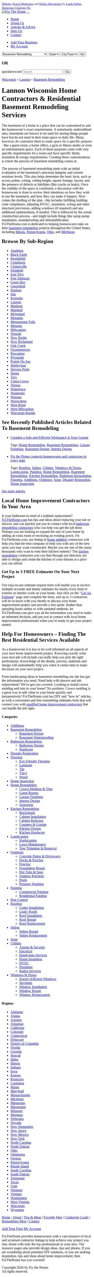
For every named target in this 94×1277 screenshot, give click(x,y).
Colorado (16, 1032)
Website (6, 3)
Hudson (15, 290)
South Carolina (20, 1170)
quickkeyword (12, 71)
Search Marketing (22, 3)
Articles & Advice (22, 27)
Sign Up (16, 31)
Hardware (26, 749)
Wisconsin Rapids (22, 413)
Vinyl (23, 773)
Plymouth (17, 357)
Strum (14, 373)
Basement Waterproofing (36, 737)
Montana (16, 1115)
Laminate (25, 765)
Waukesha (17, 393)
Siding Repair (28, 931)
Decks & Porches (31, 860)
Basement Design (37, 449)
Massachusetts (20, 1095)
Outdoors (45, 480)
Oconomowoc (20, 349)
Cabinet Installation (32, 816)
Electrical (25, 951)
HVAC (24, 963)
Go (82, 54)
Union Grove (19, 381)
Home (14, 19)
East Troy (17, 274)
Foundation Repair (32, 868)
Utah (13, 1186)
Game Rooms (28, 793)
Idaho (14, 1059)
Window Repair (30, 991)
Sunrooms (26, 805)
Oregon (15, 1158)
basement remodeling (23, 228)
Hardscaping (28, 840)
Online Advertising (50, 3)
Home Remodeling (32, 445)
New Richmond (21, 341)
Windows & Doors (68, 468)
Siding (36, 468)
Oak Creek (18, 345)
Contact (15, 35)
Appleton (16, 250)
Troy (13, 377)
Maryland (17, 1091)
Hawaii (15, 1055)
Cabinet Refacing (31, 820)
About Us (17, 23)
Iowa (13, 1071)
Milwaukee (18, 330)
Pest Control (19, 900)
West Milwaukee (22, 409)
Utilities (48, 468)
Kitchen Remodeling (43, 476)
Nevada (15, 1123)
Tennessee (17, 1178)
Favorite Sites (53, 1217)
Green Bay (18, 282)
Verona (15, 385)
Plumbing (26, 967)
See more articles (13, 491)
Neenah (15, 334)
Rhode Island (19, 1166)
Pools (23, 880)
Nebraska (17, 1119)
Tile (21, 769)
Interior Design (61, 449)
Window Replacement (34, 995)
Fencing (24, 864)
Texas (14, 1182)
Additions (30, 480)
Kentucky (17, 1079)
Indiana (15, 1067)
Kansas (15, 1075)
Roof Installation (30, 915)
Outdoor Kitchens (31, 876)
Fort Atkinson (20, 278)
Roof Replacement (32, 923)
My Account (19, 46)
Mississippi (18, 1107)
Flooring (16, 480)
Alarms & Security (32, 947)
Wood (23, 777)
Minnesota (17, 1103)
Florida (15, 1047)
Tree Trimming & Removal (38, 848)
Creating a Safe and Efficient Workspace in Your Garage (49, 437)
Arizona (16, 1020)
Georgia (16, 1051)
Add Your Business (23, 42)
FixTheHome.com (14, 520)
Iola (13, 294)
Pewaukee (17, 353)
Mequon (16, 326)
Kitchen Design (30, 828)
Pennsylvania (36, 232)
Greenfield (17, 286)
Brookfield (17, 258)
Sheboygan (18, 365)
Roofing (24, 468)
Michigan (68, 232)
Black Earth (18, 254)
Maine (14, 1087)
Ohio (50, 232)
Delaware (17, 1039)
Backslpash (27, 813)
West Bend (18, 405)
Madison (16, 306)
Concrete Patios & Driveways (39, 856)
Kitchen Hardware (32, 832)
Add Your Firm (12, 1229)
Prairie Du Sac (20, 361)
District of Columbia (24, 1043)
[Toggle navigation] (28, 12)
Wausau (15, 397)
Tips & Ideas (32, 1217)
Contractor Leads (77, 1217)
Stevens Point (19, 369)
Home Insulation (30, 959)
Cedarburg (17, 262)
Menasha (16, 318)
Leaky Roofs (28, 911)
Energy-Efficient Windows (37, 979)
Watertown (18, 389)
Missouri (16, 1111)
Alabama (16, 1012)
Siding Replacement (33, 935)
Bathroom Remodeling (75, 476)
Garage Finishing (31, 797)
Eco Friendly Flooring (34, 761)
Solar (57, 480)
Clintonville (18, 266)
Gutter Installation (31, 908)
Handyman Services (33, 955)
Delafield (16, 270)
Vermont (16, 1190)
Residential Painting (33, 896)
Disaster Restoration (76, 480)
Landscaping (19, 472)
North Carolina (20, 1142)
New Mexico (19, 1134)
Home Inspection (22, 484)
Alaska (15, 1016)
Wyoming (17, 1210)
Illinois (20, 232)
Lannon (24, 79)
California (17, 1028)
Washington (18, 1198)
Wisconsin (9, 79)
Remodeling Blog (14, 1221)
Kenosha (16, 298)
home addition (57, 539)
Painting (35, 472)
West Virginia (19, 1202)
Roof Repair (27, 919)
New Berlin (18, 338)
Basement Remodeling (49, 79)
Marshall (16, 310)
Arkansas (16, 1024)
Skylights (25, 983)
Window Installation (33, 987)
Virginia (16, 1194)
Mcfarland (17, 314)
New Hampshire (21, 1127)
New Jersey (18, 1131)
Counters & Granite (32, 824)
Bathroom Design (31, 745)
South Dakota (20, 1174)
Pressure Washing (31, 884)
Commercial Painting (33, 892)
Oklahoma (17, 1154)
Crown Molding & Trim (35, 789)
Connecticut (18, 1036)
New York (17, 1138)
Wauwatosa (18, 401)
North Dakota (20, 1146)
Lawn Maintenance (32, 844)
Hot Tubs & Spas (31, 872)
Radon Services (30, 971)
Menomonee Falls (22, 322)
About (16, 1217)
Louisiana (17, 1083)
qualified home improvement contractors (54, 704)
